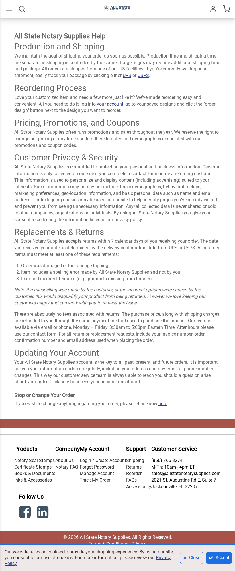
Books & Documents (34, 473)
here (162, 403)
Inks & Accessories (33, 480)
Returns (134, 467)
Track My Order (95, 480)
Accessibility (138, 486)
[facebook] (25, 513)
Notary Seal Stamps (34, 460)
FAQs (131, 480)
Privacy (139, 544)
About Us (64, 460)
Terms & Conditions (108, 544)
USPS (143, 75)
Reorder (134, 473)
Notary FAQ (66, 467)
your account (110, 104)
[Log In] (213, 9)
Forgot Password (97, 467)
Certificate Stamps (33, 467)
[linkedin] (43, 513)
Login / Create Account (103, 460)
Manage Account (97, 473)
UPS (127, 75)
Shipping (135, 460)
